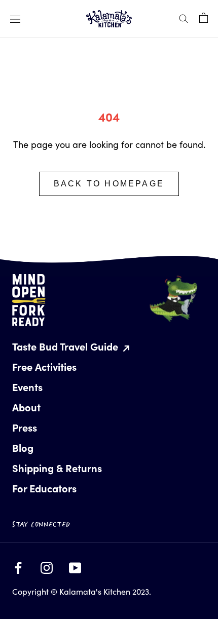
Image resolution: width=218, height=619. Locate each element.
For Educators (44, 488)
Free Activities (44, 366)
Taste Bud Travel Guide (66, 346)
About (26, 407)
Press (24, 427)
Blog (22, 447)
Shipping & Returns (57, 468)
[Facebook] (18, 565)
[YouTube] (75, 565)
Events (27, 387)
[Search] (183, 17)
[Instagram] (47, 565)
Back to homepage (109, 183)
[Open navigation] (15, 19)
